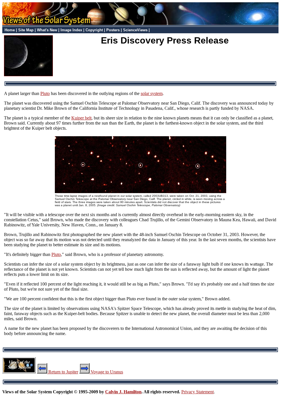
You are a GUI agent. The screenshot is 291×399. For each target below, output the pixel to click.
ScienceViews (135, 30)
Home (10, 30)
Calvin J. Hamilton (123, 391)
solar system (152, 93)
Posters (113, 30)
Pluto (45, 93)
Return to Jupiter (62, 371)
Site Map (26, 30)
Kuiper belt (81, 117)
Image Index (71, 30)
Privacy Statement (197, 391)
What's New (47, 30)
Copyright (94, 30)
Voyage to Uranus (106, 371)
